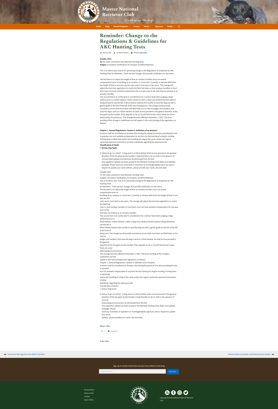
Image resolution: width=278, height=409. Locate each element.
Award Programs (121, 26)
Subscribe (172, 371)
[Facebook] (173, 392)
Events (137, 26)
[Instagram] (179, 392)
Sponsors (159, 26)
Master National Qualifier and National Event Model (249, 354)
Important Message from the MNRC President (26, 354)
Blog (107, 26)
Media (169, 26)
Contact (87, 396)
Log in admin (88, 400)
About (146, 26)
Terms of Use (88, 393)
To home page (139, 395)
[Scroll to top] (271, 400)
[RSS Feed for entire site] (167, 392)
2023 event (143, 53)
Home (98, 26)
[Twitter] (185, 392)
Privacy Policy (89, 390)
